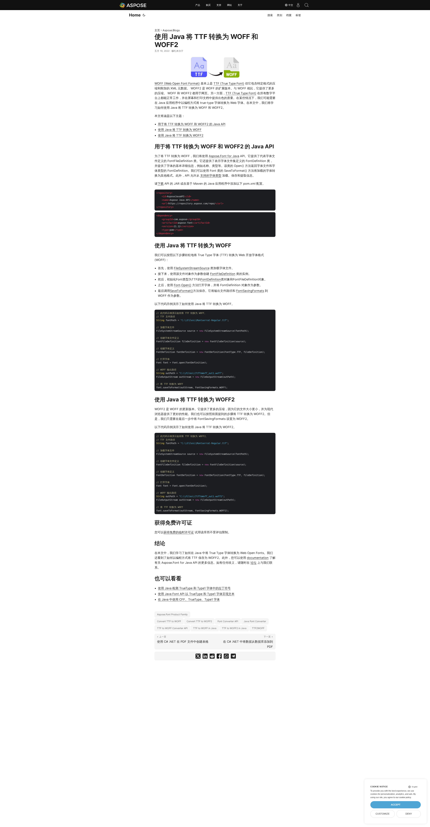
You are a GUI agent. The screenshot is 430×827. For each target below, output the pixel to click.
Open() (186, 285)
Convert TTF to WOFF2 (199, 621)
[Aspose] (133, 5)
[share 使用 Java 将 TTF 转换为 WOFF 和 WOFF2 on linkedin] (205, 657)
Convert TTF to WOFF (169, 621)
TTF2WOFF (258, 628)
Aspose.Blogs (171, 30)
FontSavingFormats (250, 291)
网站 (229, 5)
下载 (161, 183)
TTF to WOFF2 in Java (234, 628)
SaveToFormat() (181, 291)
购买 (208, 5)
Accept (395, 804)
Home (135, 15)
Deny (408, 814)
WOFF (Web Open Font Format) (177, 83)
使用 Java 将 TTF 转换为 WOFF (180, 129)
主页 (157, 30)
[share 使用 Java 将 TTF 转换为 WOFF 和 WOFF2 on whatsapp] (226, 657)
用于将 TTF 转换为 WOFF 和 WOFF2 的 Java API (191, 124)
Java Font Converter (255, 621)
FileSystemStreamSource (191, 268)
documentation (258, 558)
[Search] (306, 5)
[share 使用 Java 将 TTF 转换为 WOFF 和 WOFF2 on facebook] (219, 657)
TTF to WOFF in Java (204, 628)
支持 (219, 5)
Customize (383, 814)
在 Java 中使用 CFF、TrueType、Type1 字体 (189, 599)
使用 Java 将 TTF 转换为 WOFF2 (180, 135)
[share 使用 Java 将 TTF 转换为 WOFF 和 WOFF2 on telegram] (233, 657)
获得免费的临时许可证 (179, 532)
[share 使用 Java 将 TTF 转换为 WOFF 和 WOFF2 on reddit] (212, 657)
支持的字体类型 (210, 175)
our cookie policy (403, 797)
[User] (298, 5)
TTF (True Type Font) (228, 83)
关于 (240, 5)
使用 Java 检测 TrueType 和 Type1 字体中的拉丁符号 (194, 588)
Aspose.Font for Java (224, 156)
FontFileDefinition (222, 274)
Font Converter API (228, 621)
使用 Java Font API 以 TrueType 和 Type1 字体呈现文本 (196, 594)
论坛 (253, 562)
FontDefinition (211, 279)
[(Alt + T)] (144, 15)
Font (177, 285)
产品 (197, 5)
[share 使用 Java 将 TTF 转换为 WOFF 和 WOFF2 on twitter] (198, 657)
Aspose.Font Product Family (172, 614)
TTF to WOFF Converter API (172, 628)
